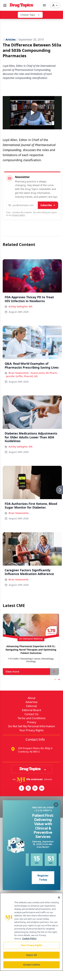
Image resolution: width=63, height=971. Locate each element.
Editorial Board (31, 710)
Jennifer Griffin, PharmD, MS (22, 376)
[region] (31, 932)
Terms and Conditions (32, 718)
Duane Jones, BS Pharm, (44, 372)
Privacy (31, 722)
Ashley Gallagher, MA (20, 306)
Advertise (31, 702)
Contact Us (31, 714)
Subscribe (46, 205)
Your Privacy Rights (31, 730)
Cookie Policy (29, 938)
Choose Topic (27, 14)
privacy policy (18, 215)
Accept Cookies (31, 964)
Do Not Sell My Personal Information (31, 726)
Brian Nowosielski (19, 513)
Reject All (31, 955)
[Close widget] (56, 804)
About (31, 698)
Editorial (31, 706)
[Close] (59, 897)
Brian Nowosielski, (19, 372)
